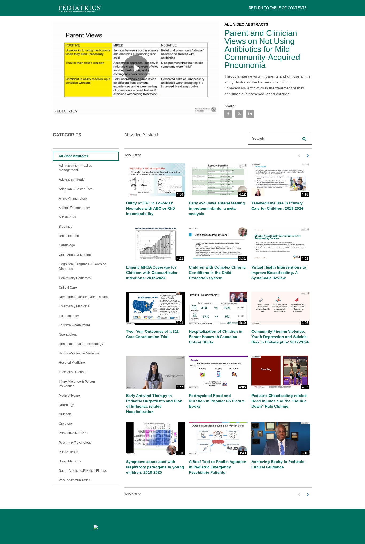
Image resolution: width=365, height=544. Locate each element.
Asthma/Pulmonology (74, 208)
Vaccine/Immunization (75, 480)
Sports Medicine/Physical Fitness (83, 471)
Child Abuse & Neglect (75, 255)
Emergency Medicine (74, 306)
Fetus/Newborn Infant (74, 325)
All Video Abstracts (73, 156)
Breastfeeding (69, 236)
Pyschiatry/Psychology (75, 443)
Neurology (66, 405)
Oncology (66, 424)
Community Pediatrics (75, 278)
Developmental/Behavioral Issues (83, 297)
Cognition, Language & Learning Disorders (82, 266)
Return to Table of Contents (278, 8)
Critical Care (68, 287)
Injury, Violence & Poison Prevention (77, 384)
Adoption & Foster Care (76, 189)
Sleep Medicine (70, 461)
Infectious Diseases (73, 372)
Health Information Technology (81, 344)
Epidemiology (69, 316)
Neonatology (68, 334)
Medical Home (69, 395)
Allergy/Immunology (73, 198)
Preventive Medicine (73, 433)
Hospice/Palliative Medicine (79, 353)
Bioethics (65, 226)
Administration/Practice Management (75, 168)
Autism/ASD (67, 217)
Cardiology (67, 245)
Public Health (68, 452)
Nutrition (65, 414)
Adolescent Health (72, 179)
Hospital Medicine (72, 363)
